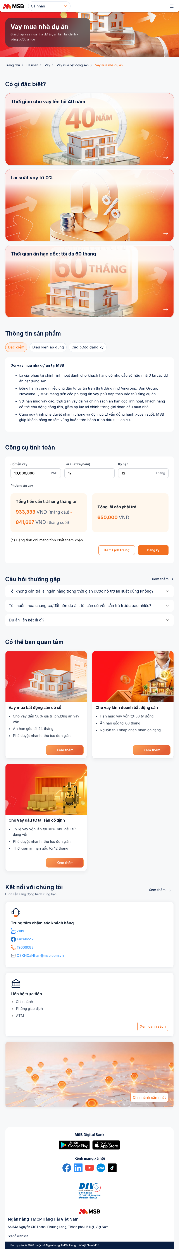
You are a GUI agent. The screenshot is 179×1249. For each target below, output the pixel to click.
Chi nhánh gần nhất (149, 1097)
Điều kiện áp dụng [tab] (48, 347)
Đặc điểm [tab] (16, 347)
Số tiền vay (18, 464)
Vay (47, 65)
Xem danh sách (153, 1026)
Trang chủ (12, 65)
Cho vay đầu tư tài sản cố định (37, 820)
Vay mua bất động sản (73, 65)
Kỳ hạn (123, 464)
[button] (89, 129)
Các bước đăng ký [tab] (88, 347)
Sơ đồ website (18, 1236)
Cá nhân (32, 65)
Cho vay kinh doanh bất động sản (126, 707)
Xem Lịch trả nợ (116, 550)
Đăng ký (153, 550)
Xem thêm (160, 579)
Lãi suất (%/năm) (77, 464)
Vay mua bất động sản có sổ (35, 707)
